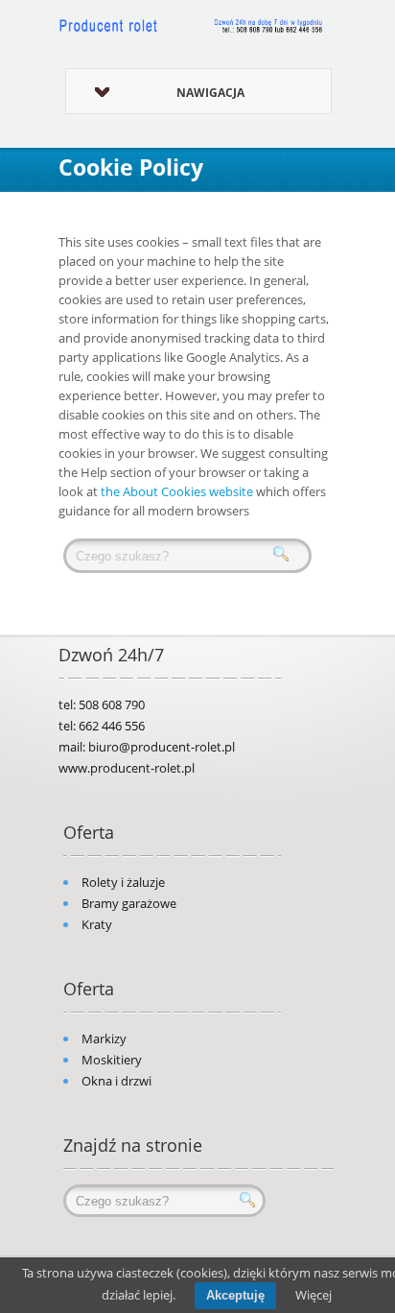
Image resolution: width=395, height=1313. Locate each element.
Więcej (313, 1294)
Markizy (104, 1038)
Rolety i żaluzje (123, 882)
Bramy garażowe (128, 903)
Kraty (96, 924)
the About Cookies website (177, 491)
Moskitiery (111, 1059)
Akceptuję (235, 1295)
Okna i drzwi (116, 1080)
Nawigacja (210, 92)
